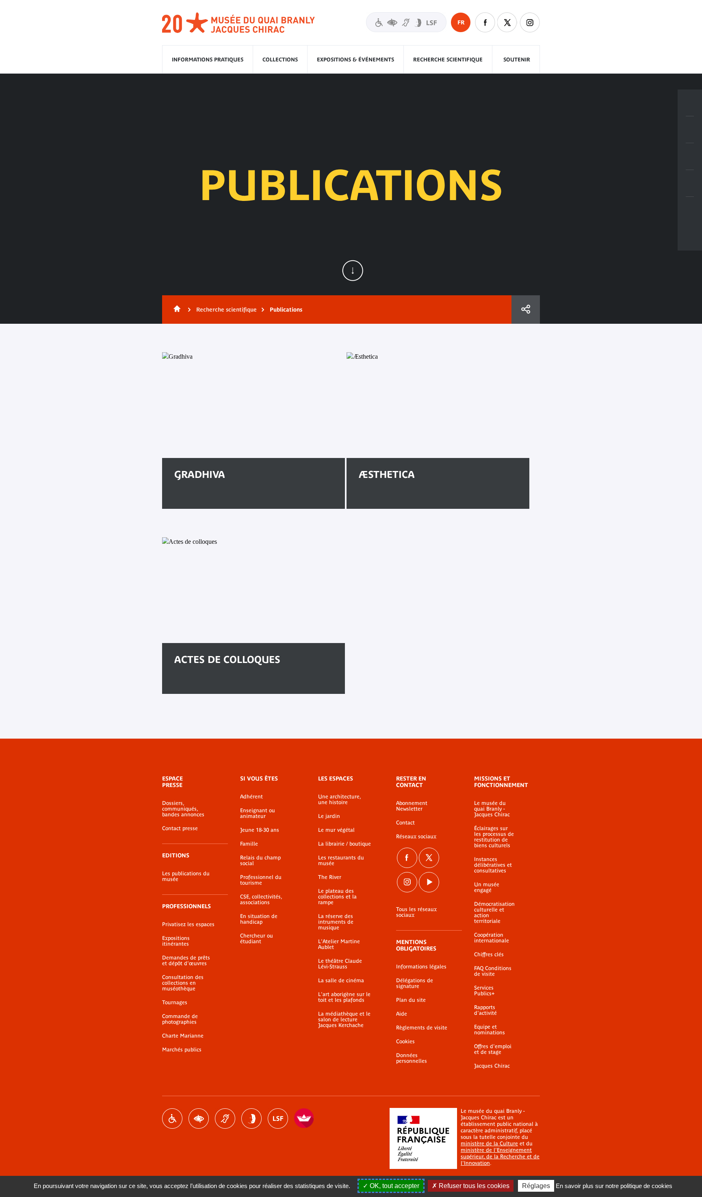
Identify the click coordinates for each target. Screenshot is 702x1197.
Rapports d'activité (485, 1010)
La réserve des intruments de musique (335, 922)
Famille (249, 844)
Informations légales (421, 967)
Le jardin (329, 816)
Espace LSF (278, 1118)
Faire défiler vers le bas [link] (352, 270)
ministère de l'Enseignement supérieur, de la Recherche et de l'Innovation (500, 1156)
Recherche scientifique (448, 60)
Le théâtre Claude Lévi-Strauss (340, 964)
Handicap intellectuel (251, 1118)
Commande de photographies (180, 1019)
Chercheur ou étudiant (256, 938)
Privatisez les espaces (188, 924)
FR (460, 22)
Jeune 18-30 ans (259, 830)
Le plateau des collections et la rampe (337, 896)
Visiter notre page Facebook (485, 22)
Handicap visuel (198, 1118)
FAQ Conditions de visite (492, 971)
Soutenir (516, 60)
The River (329, 877)
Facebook (407, 858)
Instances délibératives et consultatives (493, 865)
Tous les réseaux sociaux (416, 912)
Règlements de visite (421, 1028)
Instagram (530, 22)
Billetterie (690, 102)
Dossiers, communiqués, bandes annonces (183, 809)
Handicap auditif (225, 1118)
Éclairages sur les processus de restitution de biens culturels (494, 837)
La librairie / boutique (344, 844)
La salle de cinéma (341, 980)
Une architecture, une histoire (339, 799)
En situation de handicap (258, 919)
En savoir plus (205, 500)
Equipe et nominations (489, 1030)
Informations (690, 129)
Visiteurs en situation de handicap (406, 22)
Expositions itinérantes (176, 941)
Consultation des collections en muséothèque (183, 983)
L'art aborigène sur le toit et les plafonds (344, 997)
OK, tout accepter (393, 1185)
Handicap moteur (172, 1118)
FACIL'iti (304, 1118)
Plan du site (411, 1000)
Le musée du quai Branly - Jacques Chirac (492, 809)
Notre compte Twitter (507, 22)
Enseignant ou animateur (257, 813)
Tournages (174, 1002)
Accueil (175, 309)
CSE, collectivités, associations (261, 899)
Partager (525, 309)
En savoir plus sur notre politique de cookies (614, 1185)
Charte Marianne (183, 1036)
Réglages (536, 1185)
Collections (280, 60)
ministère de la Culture (489, 1143)
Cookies (405, 1041)
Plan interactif (690, 210)
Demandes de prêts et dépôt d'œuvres (186, 960)
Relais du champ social (260, 860)
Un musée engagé (486, 887)
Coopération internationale (491, 938)
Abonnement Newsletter (411, 806)
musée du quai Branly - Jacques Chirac (239, 23)
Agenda (690, 156)
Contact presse (180, 828)
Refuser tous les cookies (473, 1185)
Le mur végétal (336, 830)
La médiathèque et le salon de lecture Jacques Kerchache (344, 1019)
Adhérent (251, 797)
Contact (405, 823)
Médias (690, 183)
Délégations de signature (414, 983)
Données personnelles (411, 1058)
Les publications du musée (186, 876)
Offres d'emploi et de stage (492, 1049)
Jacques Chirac (492, 1066)
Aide (401, 1014)
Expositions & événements (355, 60)
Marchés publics (182, 1050)
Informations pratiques (207, 60)
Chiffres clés (489, 954)
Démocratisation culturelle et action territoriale (494, 912)
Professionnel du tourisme (261, 880)
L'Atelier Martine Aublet (339, 944)
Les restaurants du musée (341, 860)
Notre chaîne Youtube (429, 882)
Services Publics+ (484, 990)
